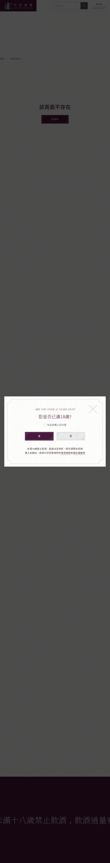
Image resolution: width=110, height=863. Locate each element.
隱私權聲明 (79, 453)
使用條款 (66, 453)
